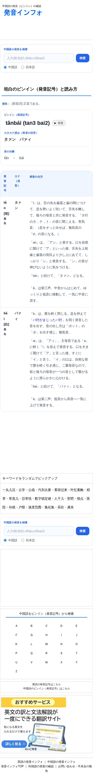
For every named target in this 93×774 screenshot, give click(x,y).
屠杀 (70, 507)
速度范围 (34, 507)
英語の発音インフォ (30, 761)
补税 (12, 507)
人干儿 (59, 498)
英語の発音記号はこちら (46, 684)
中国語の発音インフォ (61, 761)
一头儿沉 (8, 490)
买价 (61, 507)
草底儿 (14, 498)
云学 (22, 490)
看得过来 (60, 490)
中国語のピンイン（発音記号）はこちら (46, 688)
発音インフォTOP (12, 766)
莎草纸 (27, 498)
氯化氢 (49, 507)
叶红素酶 (77, 490)
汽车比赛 (44, 490)
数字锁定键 (43, 498)
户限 (22, 507)
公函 (31, 490)
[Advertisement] (34, 29)
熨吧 (70, 498)
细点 (80, 498)
